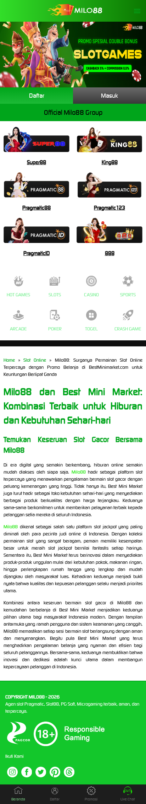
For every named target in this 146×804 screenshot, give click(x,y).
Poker (55, 329)
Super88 (36, 162)
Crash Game (127, 329)
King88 (110, 162)
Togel (91, 329)
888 (109, 253)
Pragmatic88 (36, 207)
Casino (91, 295)
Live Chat (127, 799)
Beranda (18, 799)
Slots (55, 295)
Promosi (91, 799)
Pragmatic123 (109, 207)
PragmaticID (36, 253)
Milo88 (79, 472)
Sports (128, 295)
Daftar (36, 95)
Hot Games (18, 295)
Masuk (109, 95)
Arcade (18, 329)
